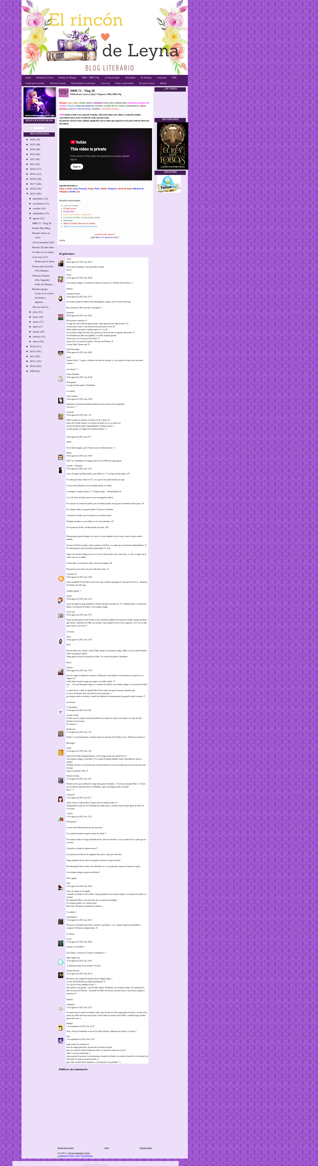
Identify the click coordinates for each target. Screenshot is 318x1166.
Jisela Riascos (71, 917)
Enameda (70, 312)
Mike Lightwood (73, 958)
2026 (33, 139)
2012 (33, 356)
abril (35, 326)
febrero (37, 336)
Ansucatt (69, 412)
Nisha (68, 748)
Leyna (68, 939)
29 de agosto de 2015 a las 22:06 (79, 399)
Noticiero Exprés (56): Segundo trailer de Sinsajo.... (43, 280)
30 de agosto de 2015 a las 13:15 (79, 615)
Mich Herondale (72, 349)
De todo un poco (147, 83)
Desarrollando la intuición (83, 83)
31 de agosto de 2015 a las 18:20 (79, 942)
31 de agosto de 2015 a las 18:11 (79, 920)
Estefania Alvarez (73, 294)
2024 (33, 149)
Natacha (69, 667)
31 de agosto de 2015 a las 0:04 (78, 710)
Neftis (68, 275)
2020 (33, 169)
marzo (36, 331)
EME (174, 77)
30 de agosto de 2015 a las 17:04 (79, 670)
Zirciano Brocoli (72, 971)
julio (35, 312)
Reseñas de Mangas (67, 77)
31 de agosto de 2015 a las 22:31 (79, 1007)
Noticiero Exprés (58, 83)
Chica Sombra (72, 396)
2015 (33, 193)
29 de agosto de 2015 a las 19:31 (79, 297)
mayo (36, 321)
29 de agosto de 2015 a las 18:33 (79, 262)
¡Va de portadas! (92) (43, 242)
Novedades (130, 77)
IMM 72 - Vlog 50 (41, 223)
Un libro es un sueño (43, 252)
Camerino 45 (71, 574)
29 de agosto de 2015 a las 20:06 (79, 352)
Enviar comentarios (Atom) (79, 1153)
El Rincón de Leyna (100, 1165)
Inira (68, 1036)
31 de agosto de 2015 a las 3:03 (78, 779)
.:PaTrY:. (70, 813)
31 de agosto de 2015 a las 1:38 (78, 751)
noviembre (39, 203)
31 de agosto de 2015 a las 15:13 (79, 816)
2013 (33, 351)
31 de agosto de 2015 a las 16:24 (79, 886)
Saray (68, 637)
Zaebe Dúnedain (72, 374)
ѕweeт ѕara (70, 612)
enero (36, 341)
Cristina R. (70, 795)
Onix (68, 883)
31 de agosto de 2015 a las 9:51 (78, 798)
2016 (33, 188)
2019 (33, 174)
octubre (37, 208)
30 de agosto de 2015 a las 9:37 (78, 437)
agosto (36, 218)
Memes (163, 83)
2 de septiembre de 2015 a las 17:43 (80, 1039)
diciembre (38, 198)
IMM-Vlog (116, 94)
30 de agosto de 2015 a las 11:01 (79, 469)
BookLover (70, 729)
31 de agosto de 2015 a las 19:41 (79, 961)
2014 (33, 346)
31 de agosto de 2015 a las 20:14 (79, 973)
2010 (33, 366)
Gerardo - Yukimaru (74, 466)
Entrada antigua (146, 1148)
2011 (33, 361)
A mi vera (105, 83)
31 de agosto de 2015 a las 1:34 (78, 732)
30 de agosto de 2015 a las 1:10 (78, 415)
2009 (33, 371)
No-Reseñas (146, 77)
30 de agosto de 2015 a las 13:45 (79, 640)
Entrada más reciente (65, 1148)
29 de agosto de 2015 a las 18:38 (79, 278)
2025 (33, 144)
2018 (33, 179)
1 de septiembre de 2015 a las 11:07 (80, 1026)
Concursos (161, 77)
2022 (33, 159)
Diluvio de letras (72, 776)
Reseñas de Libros (44, 77)
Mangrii (69, 1023)
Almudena (70, 1004)
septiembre (39, 213)
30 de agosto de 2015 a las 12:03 (79, 577)
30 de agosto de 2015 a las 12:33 (79, 599)
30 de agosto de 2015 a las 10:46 (79, 456)
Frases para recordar (35, 83)
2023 (33, 154)
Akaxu (69, 596)
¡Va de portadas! (112, 77)
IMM (109, 94)
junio (36, 317)
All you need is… (41, 307)
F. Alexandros (71, 707)
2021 (33, 164)
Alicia (68, 259)
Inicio (28, 77)
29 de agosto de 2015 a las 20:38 (79, 377)
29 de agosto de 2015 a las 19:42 (79, 315)
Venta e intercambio (124, 83)
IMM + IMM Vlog (90, 77)
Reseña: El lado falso (43, 247)
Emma (68, 453)
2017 (33, 184)
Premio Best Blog (41, 228)
